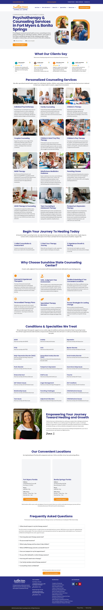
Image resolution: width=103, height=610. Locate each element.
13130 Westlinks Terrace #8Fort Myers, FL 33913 (38, 584)
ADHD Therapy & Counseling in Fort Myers (60, 599)
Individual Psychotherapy (24, 107)
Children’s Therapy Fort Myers (58, 588)
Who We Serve (46, 7)
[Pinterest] (79, 583)
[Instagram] (76, 583)
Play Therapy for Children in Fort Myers (60, 593)
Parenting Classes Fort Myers (58, 597)
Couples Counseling (22, 138)
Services (37, 7)
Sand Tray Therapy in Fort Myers (58, 591)
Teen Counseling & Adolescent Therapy (48, 207)
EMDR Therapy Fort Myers (57, 594)
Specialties (63, 7)
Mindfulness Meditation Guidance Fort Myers (61, 596)
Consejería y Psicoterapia (57, 583)
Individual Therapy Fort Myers (58, 584)
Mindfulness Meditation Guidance (49, 172)
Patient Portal (71, 2)
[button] (89, 67)
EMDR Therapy (19, 171)
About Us (54, 7)
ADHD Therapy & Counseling (25, 206)
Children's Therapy (74, 107)
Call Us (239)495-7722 (18, 2)
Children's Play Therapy (76, 138)
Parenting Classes (74, 171)
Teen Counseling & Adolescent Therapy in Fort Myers (62, 601)
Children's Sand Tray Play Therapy (50, 139)
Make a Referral (79, 2)
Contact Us (87, 2)
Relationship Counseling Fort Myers (59, 589)
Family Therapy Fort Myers (57, 586)
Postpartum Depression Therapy (76, 207)
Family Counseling (48, 107)
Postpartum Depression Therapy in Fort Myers (61, 602)
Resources (71, 7)
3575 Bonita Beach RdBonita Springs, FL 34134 (38, 592)
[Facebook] (73, 583)
